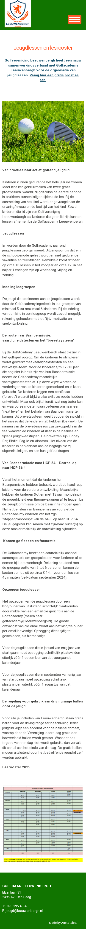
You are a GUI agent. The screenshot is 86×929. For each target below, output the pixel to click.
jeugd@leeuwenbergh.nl (24, 911)
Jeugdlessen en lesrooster (18, 13)
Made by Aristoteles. (63, 922)
